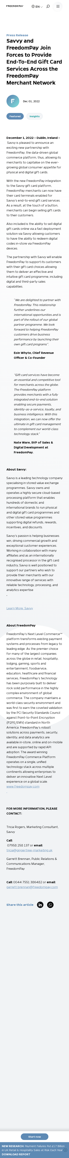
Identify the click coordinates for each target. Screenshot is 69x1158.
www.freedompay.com (22, 786)
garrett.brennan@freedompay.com (32, 887)
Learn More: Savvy (19, 608)
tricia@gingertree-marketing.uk (29, 850)
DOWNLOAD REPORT (16, 1154)
